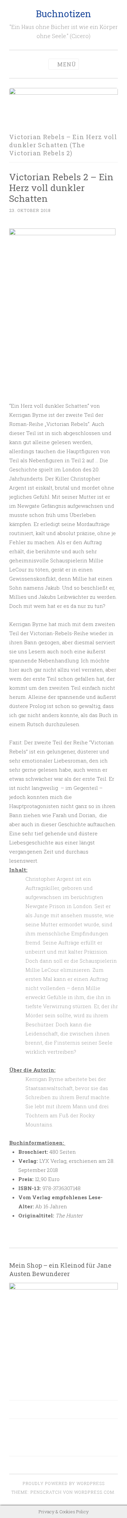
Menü (66, 64)
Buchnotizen (63, 14)
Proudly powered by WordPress (64, 1483)
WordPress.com (94, 1492)
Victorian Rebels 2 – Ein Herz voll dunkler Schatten (61, 187)
